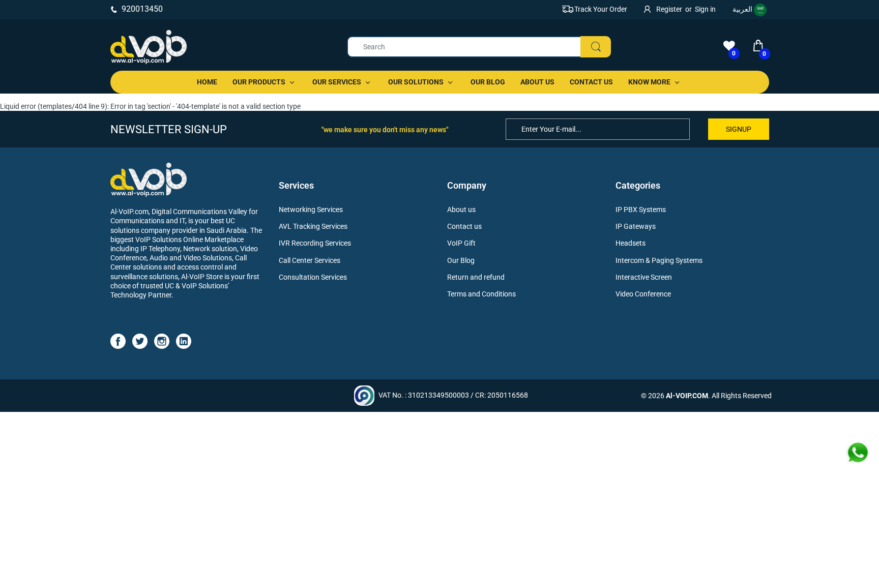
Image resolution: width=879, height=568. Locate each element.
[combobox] (479, 46)
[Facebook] (118, 341)
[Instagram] (161, 341)
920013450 (142, 9)
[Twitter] (140, 341)
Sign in (705, 9)
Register (669, 9)
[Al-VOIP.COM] (148, 47)
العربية (743, 9)
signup (738, 129)
